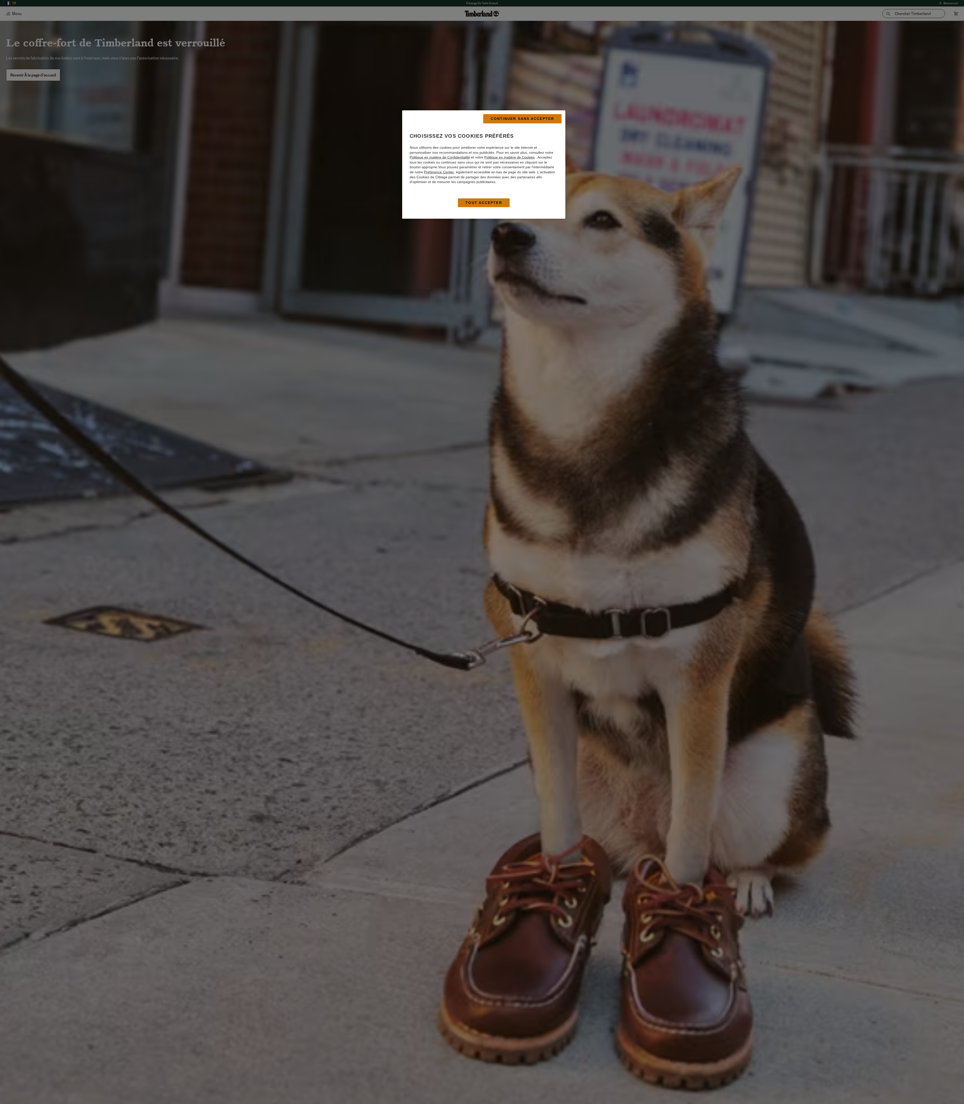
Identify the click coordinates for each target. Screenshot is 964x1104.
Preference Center (439, 172)
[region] (483, 164)
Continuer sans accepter (522, 119)
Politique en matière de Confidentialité (440, 157)
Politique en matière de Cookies (509, 157)
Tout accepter (483, 203)
